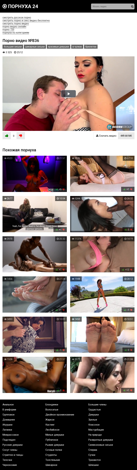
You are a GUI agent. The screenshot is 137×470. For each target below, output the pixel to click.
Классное (94, 424)
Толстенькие (52, 459)
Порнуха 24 (22, 6)
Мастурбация (96, 429)
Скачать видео (115, 135)
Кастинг (50, 424)
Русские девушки (13, 444)
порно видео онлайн (14, 26)
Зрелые (92, 419)
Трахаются (94, 459)
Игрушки (7, 424)
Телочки (7, 459)
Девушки (93, 414)
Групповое (9, 414)
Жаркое (49, 419)
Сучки (91, 454)
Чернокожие (10, 464)
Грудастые (94, 409)
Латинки (7, 429)
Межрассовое (11, 434)
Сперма (92, 449)
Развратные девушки (100, 439)
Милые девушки (54, 434)
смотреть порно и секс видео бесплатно (26, 20)
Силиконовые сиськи (100, 444)
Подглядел (9, 439)
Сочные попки (53, 449)
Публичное (51, 439)
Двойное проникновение (59, 414)
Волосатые (51, 409)
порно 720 (8, 29)
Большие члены (97, 404)
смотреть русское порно (17, 17)
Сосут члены (10, 449)
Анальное (8, 404)
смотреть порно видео (16, 23)
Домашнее (9, 419)
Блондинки (51, 404)
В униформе (9, 409)
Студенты (51, 454)
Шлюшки (93, 464)
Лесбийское (52, 429)
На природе (95, 434)
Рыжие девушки (54, 444)
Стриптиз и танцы (13, 454)
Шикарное (51, 464)
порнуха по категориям (16, 32)
